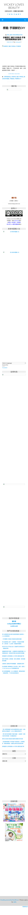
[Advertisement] (14, 700)
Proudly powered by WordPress (9, 900)
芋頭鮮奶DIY (18, 78)
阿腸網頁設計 (25, 906)
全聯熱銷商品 (7, 76)
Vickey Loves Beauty (14, 6)
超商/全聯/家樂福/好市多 (16, 34)
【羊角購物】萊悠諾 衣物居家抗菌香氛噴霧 (11, 639)
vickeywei (18, 42)
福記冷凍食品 (19, 76)
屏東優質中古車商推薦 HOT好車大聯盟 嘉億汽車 (13, 656)
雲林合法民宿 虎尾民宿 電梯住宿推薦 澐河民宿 (12, 738)
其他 (8, 34)
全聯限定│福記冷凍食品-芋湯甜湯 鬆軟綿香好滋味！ (14, 38)
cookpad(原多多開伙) (14, 624)
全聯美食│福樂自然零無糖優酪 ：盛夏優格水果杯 (13, 663)
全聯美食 (13, 76)
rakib (14, 902)
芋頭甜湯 (12, 78)
